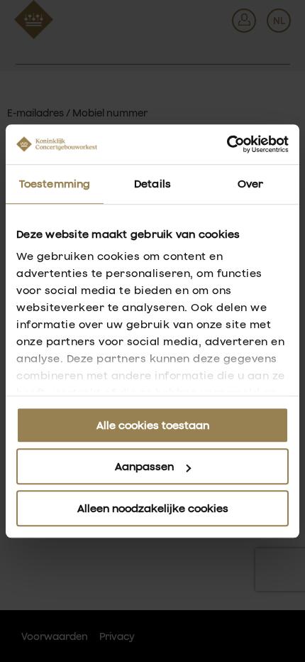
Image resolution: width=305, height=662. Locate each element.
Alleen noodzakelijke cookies (152, 508)
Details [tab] (152, 184)
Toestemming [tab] (54, 184)
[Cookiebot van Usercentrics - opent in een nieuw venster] (227, 144)
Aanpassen (144, 466)
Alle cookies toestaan (152, 425)
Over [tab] (250, 184)
